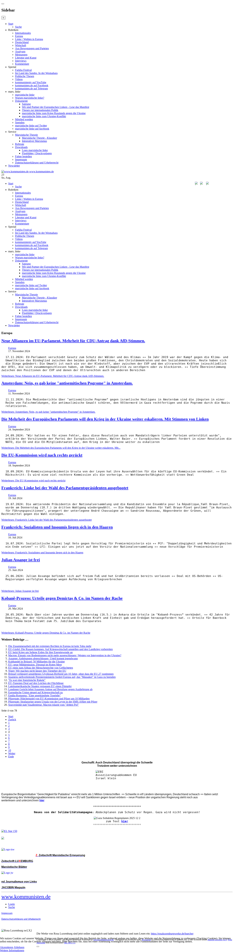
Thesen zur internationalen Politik (40, 110)
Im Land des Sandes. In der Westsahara (36, 73)
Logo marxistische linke (35, 150)
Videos (19, 79)
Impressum (21, 159)
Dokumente (21, 100)
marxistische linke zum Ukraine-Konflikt (44, 116)
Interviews (20, 60)
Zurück (12, 719)
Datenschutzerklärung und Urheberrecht (36, 162)
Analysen (20, 51)
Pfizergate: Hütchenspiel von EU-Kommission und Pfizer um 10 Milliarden (49, 698)
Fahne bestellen (23, 156)
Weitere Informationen (12, 950)
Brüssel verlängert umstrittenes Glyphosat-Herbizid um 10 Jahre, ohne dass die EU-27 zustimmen (61, 673)
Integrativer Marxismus (34, 141)
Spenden (19, 122)
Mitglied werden (24, 119)
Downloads (21, 147)
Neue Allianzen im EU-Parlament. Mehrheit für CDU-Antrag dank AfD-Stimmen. (73, 341)
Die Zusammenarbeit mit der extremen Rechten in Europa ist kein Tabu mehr (49, 646)
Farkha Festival (23, 70)
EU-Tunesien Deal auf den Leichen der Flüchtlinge (36, 683)
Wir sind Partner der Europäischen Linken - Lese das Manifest (55, 107)
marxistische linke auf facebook (32, 128)
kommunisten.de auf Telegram (31, 88)
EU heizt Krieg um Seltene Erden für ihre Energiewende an (40, 652)
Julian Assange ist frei (20, 560)
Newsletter (14, 165)
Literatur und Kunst (25, 57)
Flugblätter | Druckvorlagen (37, 153)
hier (124, 821)
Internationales (23, 33)
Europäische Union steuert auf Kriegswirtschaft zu (35, 692)
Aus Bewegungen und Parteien (32, 48)
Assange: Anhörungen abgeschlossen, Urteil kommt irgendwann (43, 658)
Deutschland (22, 42)
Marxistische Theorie (26, 134)
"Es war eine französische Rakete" (27, 680)
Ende (11, 756)
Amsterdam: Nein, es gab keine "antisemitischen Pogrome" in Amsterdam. (67, 383)
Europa (19, 36)
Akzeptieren (6, 947)
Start (10, 23)
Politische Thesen (24, 76)
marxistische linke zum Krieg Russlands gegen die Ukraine (54, 113)
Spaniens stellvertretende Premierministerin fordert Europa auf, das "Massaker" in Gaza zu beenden (62, 677)
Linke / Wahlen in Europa (29, 39)
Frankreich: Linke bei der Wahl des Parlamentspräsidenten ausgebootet (64, 488)
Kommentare (22, 63)
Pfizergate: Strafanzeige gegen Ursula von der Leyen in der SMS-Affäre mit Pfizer (52, 701)
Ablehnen (19, 947)
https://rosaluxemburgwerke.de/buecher (172, 933)
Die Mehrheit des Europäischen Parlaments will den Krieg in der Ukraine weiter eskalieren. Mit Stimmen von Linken (105, 419)
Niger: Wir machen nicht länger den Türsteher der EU (37, 670)
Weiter (11, 753)
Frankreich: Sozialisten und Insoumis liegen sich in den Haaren (57, 527)
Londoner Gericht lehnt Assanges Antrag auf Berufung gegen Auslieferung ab (50, 689)
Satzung (26, 104)
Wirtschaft (20, 45)
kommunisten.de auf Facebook (31, 85)
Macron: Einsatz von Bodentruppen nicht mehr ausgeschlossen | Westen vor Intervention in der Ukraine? (64, 655)
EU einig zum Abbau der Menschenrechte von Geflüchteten (40, 667)
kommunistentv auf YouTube (30, 82)
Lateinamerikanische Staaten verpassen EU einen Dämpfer (40, 686)
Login (11, 904)
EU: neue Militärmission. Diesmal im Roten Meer (35, 664)
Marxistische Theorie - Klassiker (39, 137)
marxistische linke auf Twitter (31, 125)
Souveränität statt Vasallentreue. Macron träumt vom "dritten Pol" (43, 704)
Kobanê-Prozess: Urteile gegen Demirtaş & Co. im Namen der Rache (62, 598)
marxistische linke (24, 94)
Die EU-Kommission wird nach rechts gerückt (41, 455)
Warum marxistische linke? (29, 97)
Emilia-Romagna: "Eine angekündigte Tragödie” (34, 695)
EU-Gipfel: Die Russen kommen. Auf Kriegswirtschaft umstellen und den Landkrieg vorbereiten (60, 649)
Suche (18, 26)
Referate (19, 144)
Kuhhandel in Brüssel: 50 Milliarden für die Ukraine (36, 661)
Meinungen (21, 54)
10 (9, 750)
